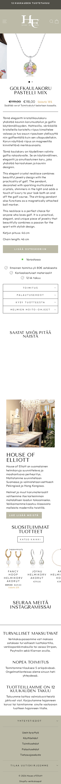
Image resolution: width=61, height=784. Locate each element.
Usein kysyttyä (30, 732)
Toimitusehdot (30, 743)
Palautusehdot (30, 295)
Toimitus (30, 287)
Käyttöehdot (30, 738)
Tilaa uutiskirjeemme (30, 765)
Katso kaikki (30, 539)
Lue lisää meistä (24, 515)
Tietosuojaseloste (30, 754)
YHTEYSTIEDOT (29, 720)
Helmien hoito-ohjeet (30, 309)
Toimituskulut (28, 105)
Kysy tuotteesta (30, 302)
